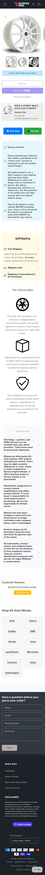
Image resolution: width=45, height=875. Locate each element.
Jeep (33, 641)
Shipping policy (31, 866)
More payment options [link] (22, 97)
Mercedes (33, 652)
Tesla (33, 662)
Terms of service (17, 866)
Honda (12, 641)
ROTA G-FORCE (25, 290)
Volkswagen (12, 672)
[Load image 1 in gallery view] (11, 62)
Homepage (10, 771)
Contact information (23, 869)
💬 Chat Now (12, 131)
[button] (5, 4)
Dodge (12, 631)
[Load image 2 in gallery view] (22, 62)
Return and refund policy (16, 782)
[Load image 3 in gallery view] (34, 62)
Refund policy (20, 862)
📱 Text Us (32, 131)
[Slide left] (3, 62)
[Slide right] (42, 62)
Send (9, 748)
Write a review (22, 592)
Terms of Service (12, 788)
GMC (33, 631)
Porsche (12, 662)
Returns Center (11, 776)
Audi (12, 620)
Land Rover (12, 652)
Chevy (33, 620)
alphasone (21, 859)
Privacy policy (33, 862)
